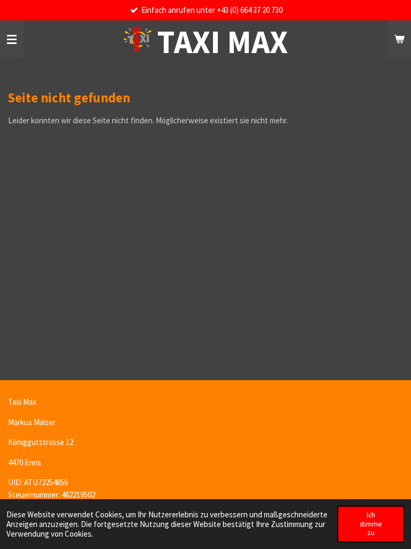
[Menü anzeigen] (12, 39)
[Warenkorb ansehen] (399, 39)
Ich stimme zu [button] (371, 523)
